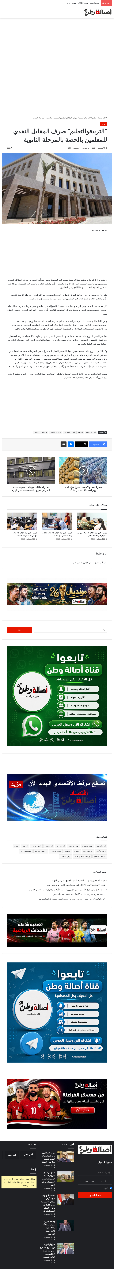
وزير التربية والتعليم (40, 432)
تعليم (94, 118)
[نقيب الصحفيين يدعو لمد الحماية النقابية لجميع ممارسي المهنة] (65, 1156)
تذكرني (106, 1188)
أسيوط (24, 846)
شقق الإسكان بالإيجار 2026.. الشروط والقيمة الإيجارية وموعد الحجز (75, 885)
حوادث (76, 851)
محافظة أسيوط (40, 851)
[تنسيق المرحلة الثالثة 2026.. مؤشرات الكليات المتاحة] (22, 521)
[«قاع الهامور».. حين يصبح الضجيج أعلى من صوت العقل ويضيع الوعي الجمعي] (65, 1248)
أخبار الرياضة (73, 846)
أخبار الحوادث (87, 846)
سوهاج (67, 851)
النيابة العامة (87, 851)
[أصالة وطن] (98, 12)
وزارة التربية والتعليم (82, 856)
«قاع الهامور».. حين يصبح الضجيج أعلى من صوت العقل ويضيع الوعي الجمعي (72, 899)
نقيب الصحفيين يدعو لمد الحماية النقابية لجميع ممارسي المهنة (78, 880)
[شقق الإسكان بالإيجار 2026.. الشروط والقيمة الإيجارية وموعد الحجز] (65, 1176)
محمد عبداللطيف (55, 432)
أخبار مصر (49, 846)
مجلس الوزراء (56, 851)
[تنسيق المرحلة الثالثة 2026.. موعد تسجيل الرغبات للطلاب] (92, 521)
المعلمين (80, 432)
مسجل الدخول (88, 562)
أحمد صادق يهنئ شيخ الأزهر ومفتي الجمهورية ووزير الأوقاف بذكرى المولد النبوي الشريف (66, 889)
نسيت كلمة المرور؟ (87, 1181)
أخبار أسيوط (101, 846)
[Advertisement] (57, 42)
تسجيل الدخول (95, 1195)
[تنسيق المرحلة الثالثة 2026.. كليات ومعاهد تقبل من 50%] (57, 521)
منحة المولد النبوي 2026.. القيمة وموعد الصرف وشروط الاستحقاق (71, 3)
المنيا (16, 846)
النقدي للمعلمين (69, 432)
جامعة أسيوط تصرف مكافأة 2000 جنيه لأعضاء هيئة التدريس (79, 894)
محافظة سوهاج (100, 856)
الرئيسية (101, 118)
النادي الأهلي (101, 851)
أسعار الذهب (36, 846)
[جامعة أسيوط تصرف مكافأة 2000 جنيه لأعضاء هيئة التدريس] (65, 1225)
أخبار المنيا (61, 846)
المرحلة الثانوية (91, 432)
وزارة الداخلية (66, 856)
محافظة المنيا (26, 851)
